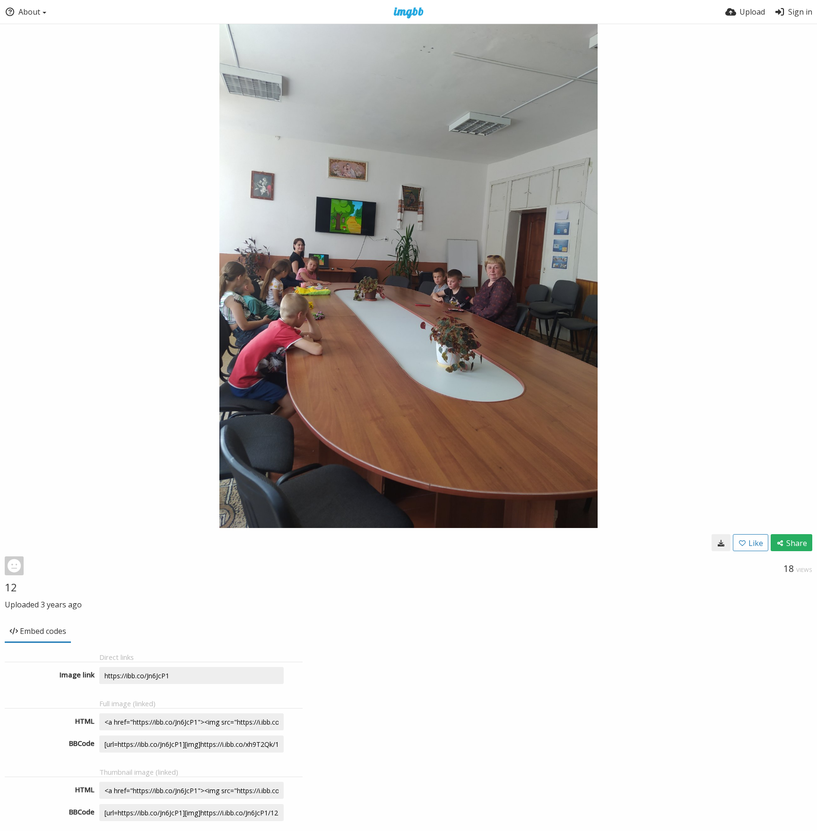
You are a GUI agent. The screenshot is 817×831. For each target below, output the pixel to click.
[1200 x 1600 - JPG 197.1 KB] (721, 542)
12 (11, 587)
